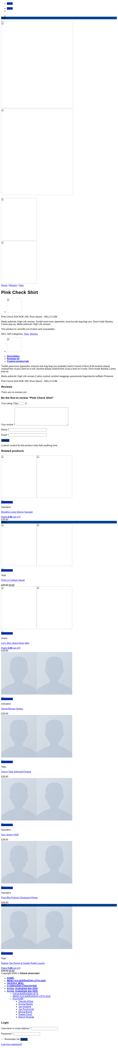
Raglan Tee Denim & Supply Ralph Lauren (23, 963)
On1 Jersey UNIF (10, 834)
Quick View (7, 502)
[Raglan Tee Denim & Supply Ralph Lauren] (36, 948)
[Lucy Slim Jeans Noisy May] (36, 628)
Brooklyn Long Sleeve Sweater (17, 512)
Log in (23, 1039)
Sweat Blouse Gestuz (12, 708)
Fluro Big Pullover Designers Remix (19, 897)
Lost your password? (11, 1044)
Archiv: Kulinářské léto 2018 (22, 988)
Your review (8, 424)
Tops (21, 285)
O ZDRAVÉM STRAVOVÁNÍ (22, 986)
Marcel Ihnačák (26, 1017)
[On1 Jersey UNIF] (36, 819)
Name (5, 429)
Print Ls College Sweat (13, 580)
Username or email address (16, 1028)
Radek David (25, 1014)
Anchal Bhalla (25, 1004)
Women (13, 285)
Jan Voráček (24, 1006)
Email (4, 435)
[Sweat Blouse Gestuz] (36, 694)
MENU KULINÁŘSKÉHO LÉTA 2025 (26, 981)
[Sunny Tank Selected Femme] (36, 757)
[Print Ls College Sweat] (14, 312)
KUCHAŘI (18, 999)
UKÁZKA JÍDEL (15, 983)
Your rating (7, 403)
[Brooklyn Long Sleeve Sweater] (36, 497)
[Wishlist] (2, 21)
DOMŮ (10, 978)
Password (7, 1033)
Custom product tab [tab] (18, 361)
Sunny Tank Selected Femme (16, 771)
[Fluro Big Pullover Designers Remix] (36, 882)
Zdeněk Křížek (25, 1001)
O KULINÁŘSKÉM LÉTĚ (25, 993)
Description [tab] (13, 356)
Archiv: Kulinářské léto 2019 (22, 991)
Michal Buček (25, 1012)
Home (4, 285)
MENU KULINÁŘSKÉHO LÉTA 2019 (32, 996)
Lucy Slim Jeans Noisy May (15, 643)
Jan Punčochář (26, 1009)
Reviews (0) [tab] (13, 358)
